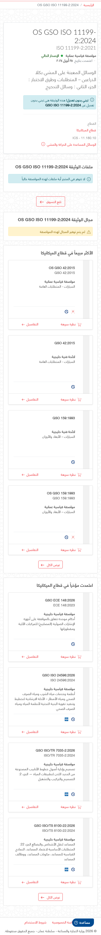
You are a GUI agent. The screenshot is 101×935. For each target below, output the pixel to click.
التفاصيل (31, 324)
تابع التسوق (52, 201)
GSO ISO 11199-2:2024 (63, 105)
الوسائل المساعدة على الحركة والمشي (71, 144)
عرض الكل (52, 564)
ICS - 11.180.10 (84, 138)
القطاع (92, 123)
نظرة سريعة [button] (69, 324)
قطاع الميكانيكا (86, 130)
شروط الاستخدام (36, 922)
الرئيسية (89, 5)
